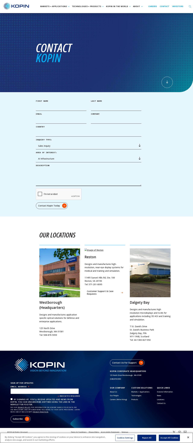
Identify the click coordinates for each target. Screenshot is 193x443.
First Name (42, 101)
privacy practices (40, 412)
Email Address (20, 386)
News (159, 396)
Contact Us (161, 403)
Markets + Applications (53, 6)
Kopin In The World (117, 6)
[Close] (188, 437)
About (136, 6)
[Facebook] (179, 432)
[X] (174, 432)
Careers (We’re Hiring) (118, 399)
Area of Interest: (46, 152)
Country (40, 127)
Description (42, 165)
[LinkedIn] (185, 432)
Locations (160, 399)
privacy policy (24, 407)
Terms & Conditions (79, 432)
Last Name (96, 101)
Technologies (136, 396)
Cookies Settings (125, 437)
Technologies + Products (86, 6)
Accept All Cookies (169, 437)
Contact (164, 6)
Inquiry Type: (44, 140)
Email (39, 114)
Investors (177, 6)
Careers (152, 6)
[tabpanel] (96, 52)
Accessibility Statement (110, 432)
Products (134, 399)
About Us (113, 392)
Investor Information (165, 392)
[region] (96, 438)
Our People (114, 396)
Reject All (146, 437)
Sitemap (125, 432)
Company (95, 114)
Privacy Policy (94, 432)
